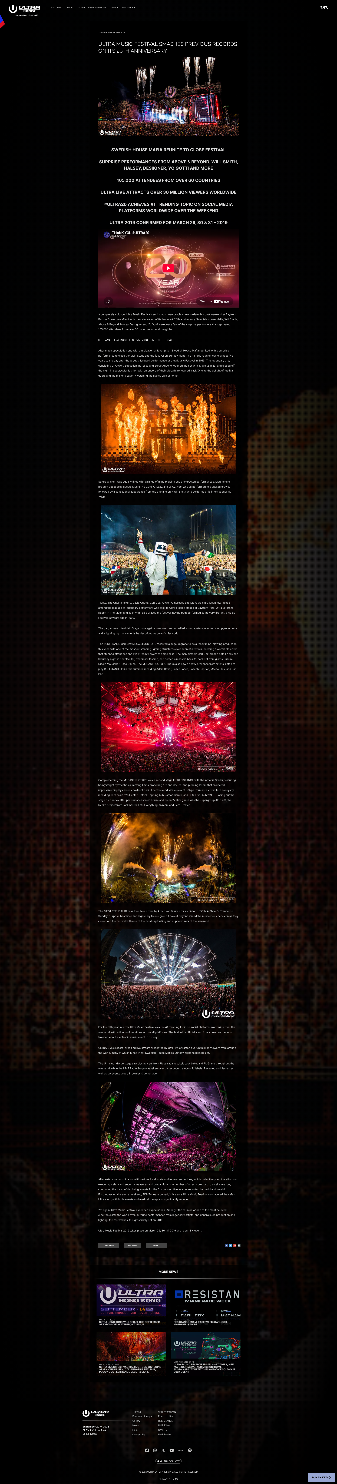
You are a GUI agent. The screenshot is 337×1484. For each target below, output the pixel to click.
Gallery (136, 1420)
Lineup (69, 7)
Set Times (56, 7)
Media (80, 7)
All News (132, 1245)
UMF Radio (164, 1434)
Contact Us (138, 1434)
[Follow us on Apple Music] (168, 1461)
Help (135, 1429)
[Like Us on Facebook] (147, 1450)
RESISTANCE (165, 1420)
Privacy (163, 1479)
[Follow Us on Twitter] (163, 1450)
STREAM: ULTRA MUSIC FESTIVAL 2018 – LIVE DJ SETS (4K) (136, 340)
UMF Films (164, 1425)
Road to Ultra (165, 1416)
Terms (175, 1479)
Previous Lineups (97, 7)
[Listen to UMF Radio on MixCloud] (181, 1450)
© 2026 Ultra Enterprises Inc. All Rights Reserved (168, 1471)
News (135, 1425)
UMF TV (162, 1429)
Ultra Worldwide (167, 1411)
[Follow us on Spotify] (189, 1450)
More (113, 7)
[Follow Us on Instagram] (154, 1450)
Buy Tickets (320, 1477)
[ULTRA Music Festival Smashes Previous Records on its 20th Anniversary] (168, 135)
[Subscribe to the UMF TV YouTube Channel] (172, 1450)
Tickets (136, 1411)
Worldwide (127, 7)
